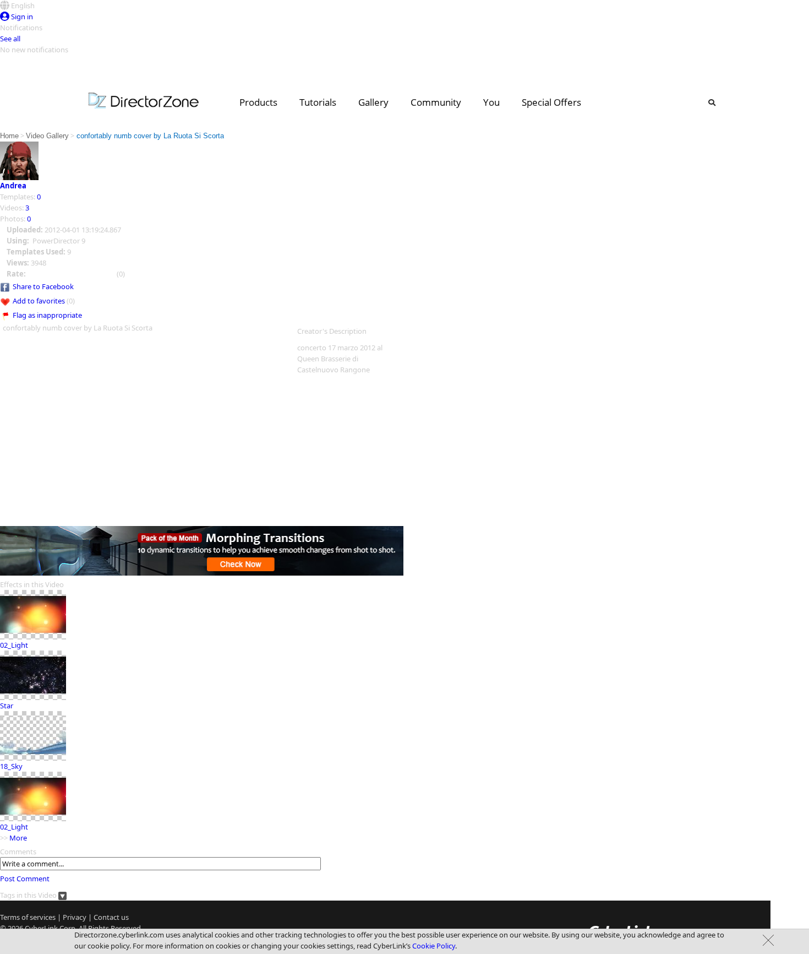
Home (9, 136)
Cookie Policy (433, 946)
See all (10, 39)
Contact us (111, 917)
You (491, 102)
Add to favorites (39, 301)
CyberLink (41, 928)
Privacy (74, 917)
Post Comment (25, 878)
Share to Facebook (43, 286)
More (18, 838)
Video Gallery (47, 136)
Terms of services (28, 917)
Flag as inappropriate (47, 315)
